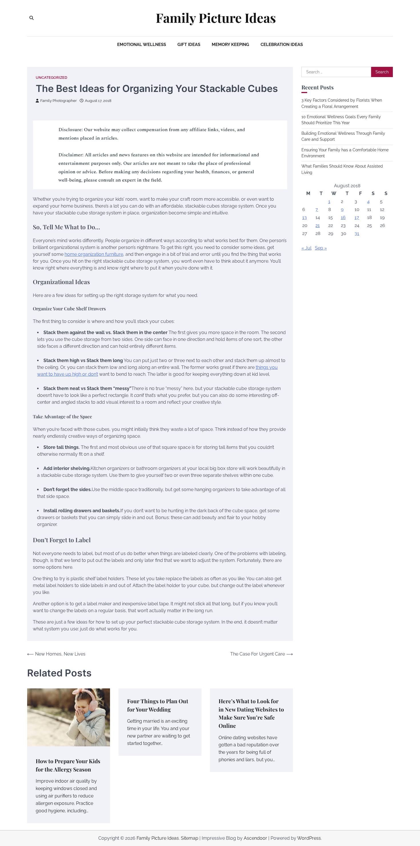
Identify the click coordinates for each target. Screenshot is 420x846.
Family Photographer (58, 101)
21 (317, 225)
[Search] (31, 18)
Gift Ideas (188, 44)
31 (357, 233)
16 (343, 217)
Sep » (321, 248)
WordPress (309, 838)
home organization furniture (94, 254)
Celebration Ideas (282, 44)
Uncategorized (51, 77)
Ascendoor (255, 838)
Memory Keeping (230, 44)
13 (304, 217)
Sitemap (189, 838)
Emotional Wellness (141, 44)
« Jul (306, 248)
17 (357, 217)
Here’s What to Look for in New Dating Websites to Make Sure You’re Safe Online (251, 713)
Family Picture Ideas (216, 17)
